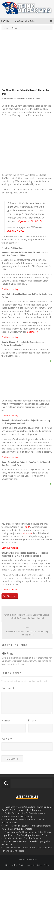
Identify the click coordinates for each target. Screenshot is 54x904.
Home (5, 28)
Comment (8, 688)
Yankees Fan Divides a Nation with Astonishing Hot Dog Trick (27, 633)
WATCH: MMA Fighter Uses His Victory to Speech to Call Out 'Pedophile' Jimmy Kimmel (26, 616)
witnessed (28, 533)
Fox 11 (27, 526)
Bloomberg (32, 331)
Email (32, 720)
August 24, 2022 (16, 230)
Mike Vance (8, 98)
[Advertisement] (27, 60)
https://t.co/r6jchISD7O (30, 221)
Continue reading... (10, 289)
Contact (22, 865)
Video (14, 865)
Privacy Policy (43, 865)
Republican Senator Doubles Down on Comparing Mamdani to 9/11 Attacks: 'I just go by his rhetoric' (26, 841)
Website (7, 739)
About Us (31, 865)
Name (6, 720)
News (38, 98)
